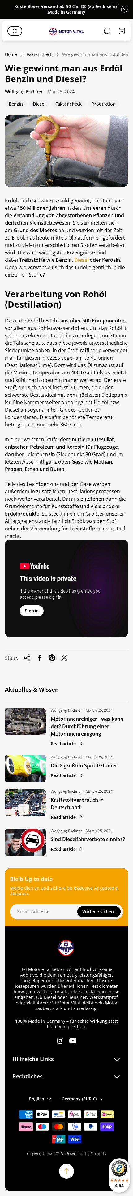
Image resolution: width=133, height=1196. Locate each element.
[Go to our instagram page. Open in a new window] (60, 1040)
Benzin (15, 104)
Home (11, 54)
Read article (63, 743)
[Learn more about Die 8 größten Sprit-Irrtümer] (25, 768)
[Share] (27, 658)
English (36, 1099)
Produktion (103, 104)
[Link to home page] (66, 948)
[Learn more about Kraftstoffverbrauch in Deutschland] (25, 802)
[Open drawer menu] (14, 31)
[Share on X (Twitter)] (64, 658)
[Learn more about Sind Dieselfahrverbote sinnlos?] (25, 842)
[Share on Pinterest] (52, 658)
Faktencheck (39, 54)
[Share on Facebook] (39, 658)
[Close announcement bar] (124, 9)
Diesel (38, 104)
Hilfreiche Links (33, 1059)
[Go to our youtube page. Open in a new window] (72, 1040)
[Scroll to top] (66, 1171)
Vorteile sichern (99, 911)
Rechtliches (27, 1076)
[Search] (107, 31)
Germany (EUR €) (79, 1099)
